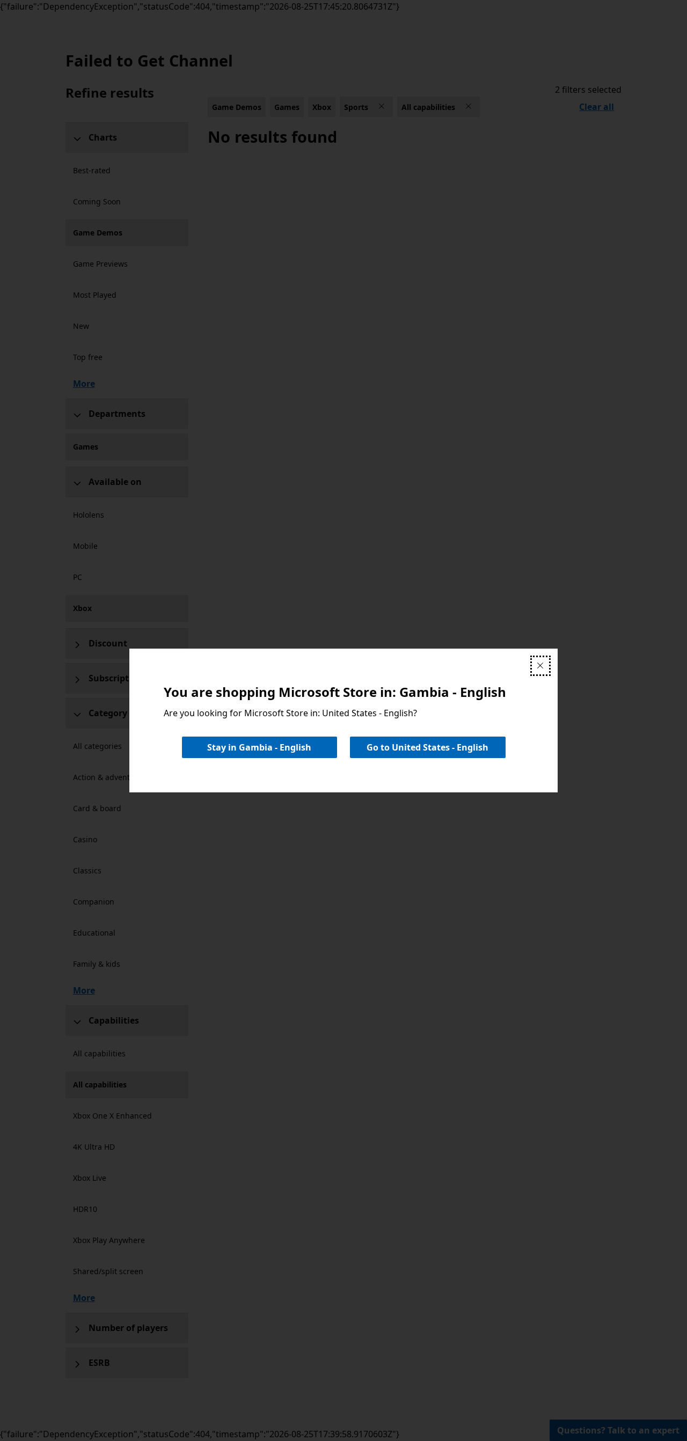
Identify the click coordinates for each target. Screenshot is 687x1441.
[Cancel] (540, 665)
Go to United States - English (427, 747)
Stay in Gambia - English (259, 747)
